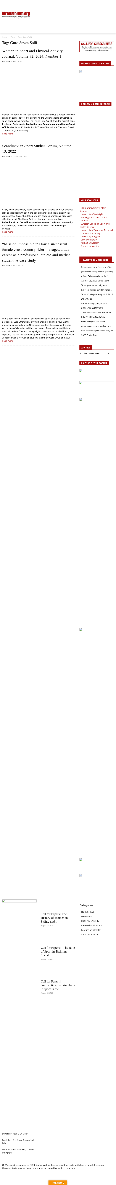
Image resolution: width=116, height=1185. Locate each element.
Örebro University (90, 246)
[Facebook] (98, 4)
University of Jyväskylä (92, 214)
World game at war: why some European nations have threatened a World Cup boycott (96, 290)
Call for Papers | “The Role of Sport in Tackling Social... (58, 951)
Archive (83, 353)
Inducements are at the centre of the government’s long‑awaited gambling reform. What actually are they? (97, 272)
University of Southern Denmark (97, 230)
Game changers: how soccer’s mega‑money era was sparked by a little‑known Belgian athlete (96, 326)
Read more (7, 133)
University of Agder (90, 236)
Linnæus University (90, 233)
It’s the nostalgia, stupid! (91, 303)
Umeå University (89, 239)
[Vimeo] (108, 4)
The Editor (6, 61)
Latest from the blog (95, 259)
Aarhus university (90, 242)
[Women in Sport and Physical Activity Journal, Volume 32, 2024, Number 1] (38, 88)
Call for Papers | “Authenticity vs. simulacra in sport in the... (58, 985)
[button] (5, 4)
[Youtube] (112, 4)
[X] (105, 4)
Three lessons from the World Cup (96, 312)
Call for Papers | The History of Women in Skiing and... (54, 917)
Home (4, 37)
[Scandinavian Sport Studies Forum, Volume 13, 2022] (38, 183)
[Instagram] (102, 4)
